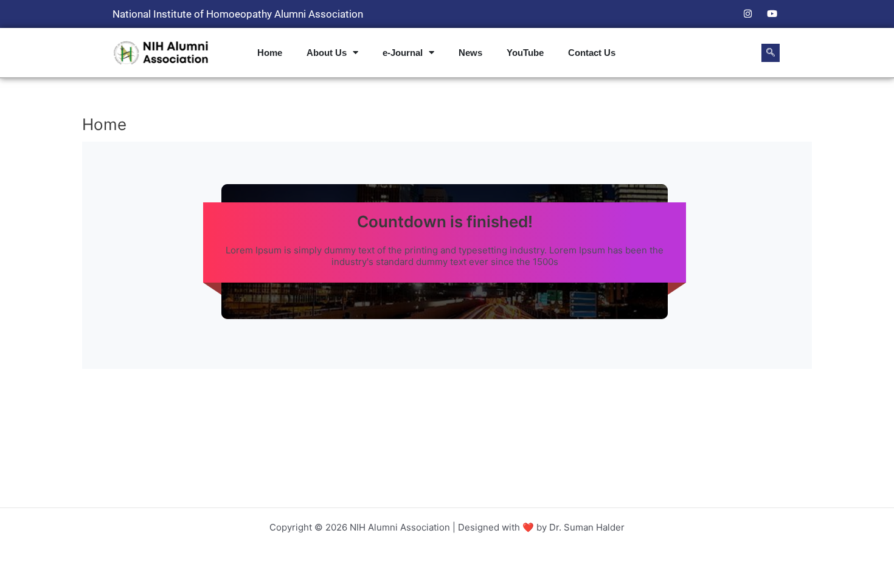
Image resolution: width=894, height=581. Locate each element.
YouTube (525, 52)
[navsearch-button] (770, 53)
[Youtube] (772, 14)
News (470, 52)
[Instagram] (747, 14)
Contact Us (591, 52)
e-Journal (403, 52)
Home (269, 52)
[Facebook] (723, 14)
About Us (327, 52)
